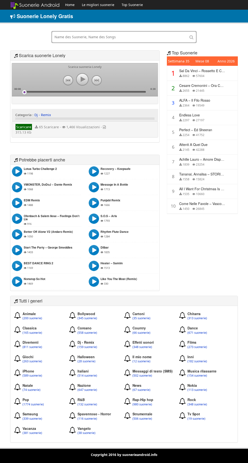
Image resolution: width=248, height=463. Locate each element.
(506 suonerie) (142, 419)
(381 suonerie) (32, 433)
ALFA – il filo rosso (194, 100)
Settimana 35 (178, 61)
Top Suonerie (132, 4)
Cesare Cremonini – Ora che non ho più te (213, 85)
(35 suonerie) (141, 318)
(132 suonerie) (87, 404)
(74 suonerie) (31, 390)
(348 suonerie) (142, 347)
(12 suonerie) (141, 361)
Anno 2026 (226, 61)
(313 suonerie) (197, 318)
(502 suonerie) (142, 376)
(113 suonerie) (197, 390)
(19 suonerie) (196, 419)
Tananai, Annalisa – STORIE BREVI (206, 174)
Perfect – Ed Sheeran (195, 129)
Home (70, 4)
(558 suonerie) (87, 333)
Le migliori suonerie (98, 4)
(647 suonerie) (87, 390)
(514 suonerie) (87, 376)
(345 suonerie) (87, 318)
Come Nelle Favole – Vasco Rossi (205, 203)
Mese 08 (202, 61)
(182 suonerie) (197, 361)
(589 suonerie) (32, 376)
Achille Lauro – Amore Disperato (204, 159)
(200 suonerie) (32, 318)
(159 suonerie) (87, 347)
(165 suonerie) (32, 333)
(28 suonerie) (86, 361)
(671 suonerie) (197, 333)
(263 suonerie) (32, 361)
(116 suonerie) (87, 419)
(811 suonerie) (32, 347)
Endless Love (189, 115)
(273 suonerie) (197, 347)
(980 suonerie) (142, 404)
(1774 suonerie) (33, 404)
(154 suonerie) (197, 376)
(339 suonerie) (32, 419)
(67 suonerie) (141, 390)
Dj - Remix (42, 115)
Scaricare (23, 127)
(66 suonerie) (141, 333)
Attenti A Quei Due (193, 144)
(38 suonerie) (86, 433)
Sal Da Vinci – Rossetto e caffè (203, 70)
